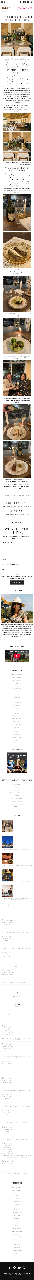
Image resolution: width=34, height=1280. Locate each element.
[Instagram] (31, 2)
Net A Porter (17, 702)
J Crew (17, 691)
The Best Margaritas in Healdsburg (17, 1122)
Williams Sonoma (17, 737)
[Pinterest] (24, 2)
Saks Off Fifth (17, 721)
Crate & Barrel (17, 688)
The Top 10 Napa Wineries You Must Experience (17, 932)
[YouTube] (28, 2)
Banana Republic (17, 674)
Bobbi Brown (17, 680)
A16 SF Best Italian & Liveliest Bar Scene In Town (17, 1090)
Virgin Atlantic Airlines (17, 804)
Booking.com (17, 784)
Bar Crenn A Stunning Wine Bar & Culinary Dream (17, 982)
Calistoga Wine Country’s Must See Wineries (17, 916)
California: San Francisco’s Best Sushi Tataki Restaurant (17, 865)
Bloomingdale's (17, 677)
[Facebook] (20, 2)
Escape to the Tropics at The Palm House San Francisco (17, 881)
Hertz (17, 790)
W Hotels (17, 807)
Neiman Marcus (17, 700)
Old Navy (17, 713)
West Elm (17, 734)
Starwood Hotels (17, 798)
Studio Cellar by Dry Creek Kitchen (17, 833)
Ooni (17, 708)
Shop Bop (17, 732)
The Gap (17, 694)
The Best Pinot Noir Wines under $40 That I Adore (17, 948)
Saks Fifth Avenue (17, 718)
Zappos (17, 740)
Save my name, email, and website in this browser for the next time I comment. (17, 577)
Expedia (17, 787)
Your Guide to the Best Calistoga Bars (17, 1173)
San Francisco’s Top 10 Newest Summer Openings (17, 1022)
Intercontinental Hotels (17, 793)
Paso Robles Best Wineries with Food (17, 1074)
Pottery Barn (17, 716)
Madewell (17, 697)
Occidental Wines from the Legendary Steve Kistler (17, 1106)
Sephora (17, 727)
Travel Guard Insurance (17, 801)
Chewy (17, 686)
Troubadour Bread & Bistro (20, 92)
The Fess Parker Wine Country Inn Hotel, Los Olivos (17, 849)
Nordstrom (17, 705)
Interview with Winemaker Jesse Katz (17, 1139)
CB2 (17, 683)
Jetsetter (17, 795)
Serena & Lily (17, 724)
